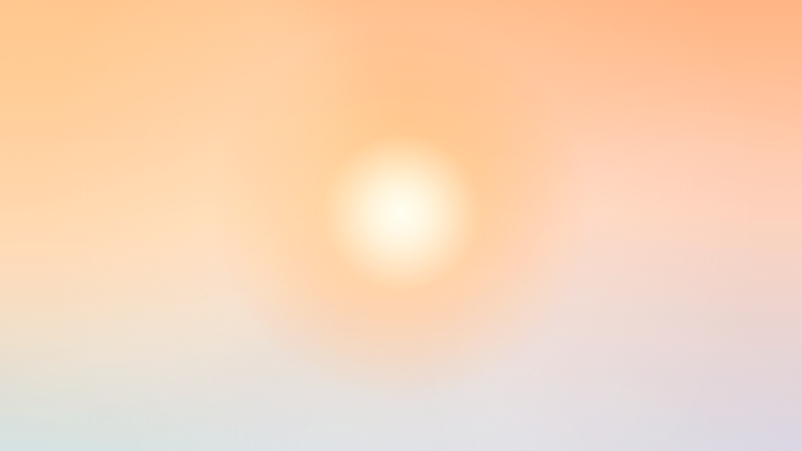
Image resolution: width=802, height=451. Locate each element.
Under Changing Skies (37, 94)
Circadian (24, 88)
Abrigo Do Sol (29, 105)
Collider (23, 139)
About (21, 198)
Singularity (26, 116)
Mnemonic (25, 133)
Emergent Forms (31, 111)
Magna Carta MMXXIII (39, 145)
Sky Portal (25, 122)
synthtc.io (24, 204)
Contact (22, 210)
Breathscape (27, 99)
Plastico (22, 150)
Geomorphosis (29, 128)
